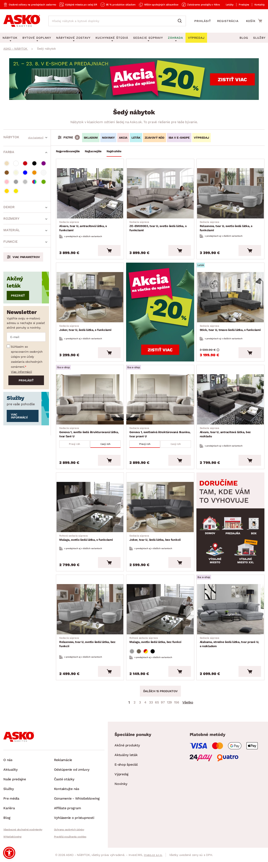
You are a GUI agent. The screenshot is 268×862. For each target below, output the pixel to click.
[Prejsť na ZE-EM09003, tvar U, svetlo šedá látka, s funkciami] (160, 193)
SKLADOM (91, 137)
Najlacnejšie (93, 151)
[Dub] (138, 651)
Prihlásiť (202, 21)
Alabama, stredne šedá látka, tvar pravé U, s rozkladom (229, 642)
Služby (259, 37)
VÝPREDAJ (201, 137)
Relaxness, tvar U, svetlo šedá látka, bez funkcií (87, 642)
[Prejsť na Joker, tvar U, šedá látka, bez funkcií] (160, 507)
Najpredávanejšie (68, 151)
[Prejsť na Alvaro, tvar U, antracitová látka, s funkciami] (90, 193)
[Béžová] (6, 163)
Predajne (244, 4)
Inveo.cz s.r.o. (153, 855)
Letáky (230, 4)
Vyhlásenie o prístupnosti (74, 818)
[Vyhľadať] (180, 21)
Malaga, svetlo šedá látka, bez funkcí (155, 640)
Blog (244, 37)
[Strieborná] (25, 181)
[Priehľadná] (43, 172)
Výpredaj (121, 774)
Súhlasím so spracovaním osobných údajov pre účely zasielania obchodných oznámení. (27, 356)
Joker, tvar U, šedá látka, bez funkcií (155, 537)
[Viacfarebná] (34, 181)
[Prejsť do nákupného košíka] (254, 21)
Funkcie (10, 242)
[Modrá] (25, 172)
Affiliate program (67, 808)
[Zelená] (43, 181)
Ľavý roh (105, 444)
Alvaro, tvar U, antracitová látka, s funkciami (83, 226)
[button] (9, 853)
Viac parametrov (26, 257)
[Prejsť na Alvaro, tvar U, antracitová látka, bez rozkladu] (230, 399)
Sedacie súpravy (148, 37)
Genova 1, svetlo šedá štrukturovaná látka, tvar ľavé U (89, 432)
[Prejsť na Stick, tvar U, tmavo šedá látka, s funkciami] (230, 297)
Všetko (187, 702)
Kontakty (259, 4)
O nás (7, 760)
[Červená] (25, 163)
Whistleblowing (12, 836)
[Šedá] (15, 181)
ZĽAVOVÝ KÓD (154, 137)
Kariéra (9, 808)
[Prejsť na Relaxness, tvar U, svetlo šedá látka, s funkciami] (230, 193)
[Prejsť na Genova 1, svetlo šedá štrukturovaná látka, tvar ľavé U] (90, 399)
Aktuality (10, 770)
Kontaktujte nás (66, 789)
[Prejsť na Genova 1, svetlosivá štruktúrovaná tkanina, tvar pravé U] (160, 399)
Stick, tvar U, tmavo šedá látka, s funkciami (230, 328)
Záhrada (175, 37)
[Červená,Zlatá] (145, 651)
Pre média (11, 798)
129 (169, 702)
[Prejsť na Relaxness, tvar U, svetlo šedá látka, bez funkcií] (90, 609)
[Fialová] (43, 163)
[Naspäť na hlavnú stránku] (21, 21)
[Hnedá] (6, 172)
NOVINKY (108, 137)
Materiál (11, 230)
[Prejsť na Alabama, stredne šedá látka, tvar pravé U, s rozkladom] (230, 609)
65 (157, 702)
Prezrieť (18, 295)
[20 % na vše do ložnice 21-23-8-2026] (134, 99)
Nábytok (11, 137)
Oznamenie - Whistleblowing (77, 798)
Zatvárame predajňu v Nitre (203, 4)
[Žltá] (15, 191)
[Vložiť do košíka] (109, 250)
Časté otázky (64, 779)
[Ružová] (6, 181)
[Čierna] (34, 163)
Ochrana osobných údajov (69, 829)
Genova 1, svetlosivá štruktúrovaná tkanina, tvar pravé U (159, 432)
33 (151, 702)
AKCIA (123, 137)
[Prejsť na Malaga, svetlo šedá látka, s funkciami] (90, 507)
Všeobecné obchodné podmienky (22, 829)
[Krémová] (15, 172)
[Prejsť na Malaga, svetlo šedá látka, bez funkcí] (160, 609)
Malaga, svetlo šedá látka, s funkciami (86, 537)
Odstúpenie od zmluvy (71, 770)
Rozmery (11, 219)
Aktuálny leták (126, 755)
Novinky (121, 784)
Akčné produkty (127, 745)
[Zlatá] (6, 191)
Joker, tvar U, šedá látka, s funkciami (85, 328)
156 (176, 702)
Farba (8, 152)
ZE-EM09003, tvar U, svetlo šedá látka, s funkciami (157, 226)
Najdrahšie (114, 151)
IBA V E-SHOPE (179, 137)
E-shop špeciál (126, 765)
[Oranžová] (34, 172)
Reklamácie (63, 760)
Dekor (9, 207)
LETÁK (135, 137)
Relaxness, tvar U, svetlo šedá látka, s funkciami (226, 226)
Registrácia (227, 21)
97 (163, 702)
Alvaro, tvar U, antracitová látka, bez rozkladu (225, 432)
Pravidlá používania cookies (70, 836)
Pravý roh (74, 444)
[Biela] (15, 163)
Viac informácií (21, 371)
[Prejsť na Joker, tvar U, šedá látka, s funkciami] (90, 297)
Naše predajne (14, 779)
